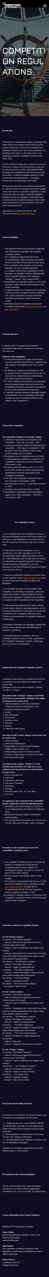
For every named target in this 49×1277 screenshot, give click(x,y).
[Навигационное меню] (4, 4)
